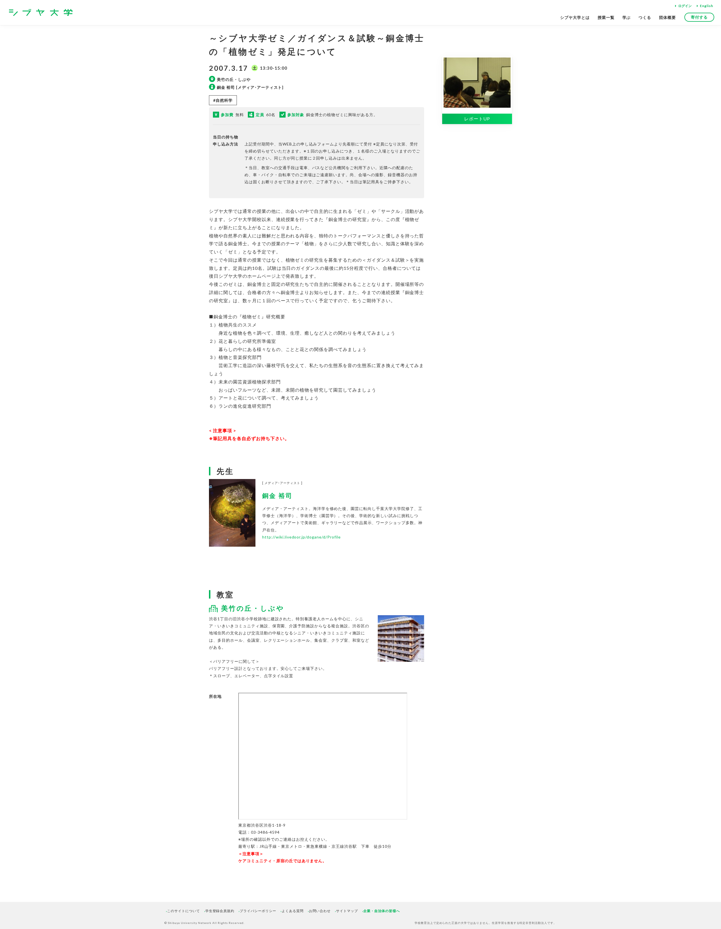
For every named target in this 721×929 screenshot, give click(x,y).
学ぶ (626, 17)
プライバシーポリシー (258, 911)
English (706, 6)
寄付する (699, 17)
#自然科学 (223, 100)
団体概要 (667, 17)
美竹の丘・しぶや (252, 608)
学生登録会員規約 (220, 911)
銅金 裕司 (277, 495)
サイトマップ (347, 911)
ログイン (685, 6)
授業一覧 (606, 17)
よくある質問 (293, 911)
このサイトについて (183, 911)
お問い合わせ (320, 911)
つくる (644, 17)
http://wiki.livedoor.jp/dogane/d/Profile (301, 537)
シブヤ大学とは (575, 17)
